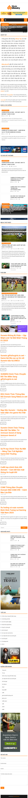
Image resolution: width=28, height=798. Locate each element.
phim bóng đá (5, 630)
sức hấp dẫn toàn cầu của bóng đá (9, 293)
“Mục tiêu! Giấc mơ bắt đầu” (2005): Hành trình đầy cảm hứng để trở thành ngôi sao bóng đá (14, 297)
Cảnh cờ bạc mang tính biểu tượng (9, 616)
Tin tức (3, 673)
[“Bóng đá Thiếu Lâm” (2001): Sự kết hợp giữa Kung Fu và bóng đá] (14, 234)
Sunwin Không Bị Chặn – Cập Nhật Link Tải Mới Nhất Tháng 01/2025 (14, 338)
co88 (3, 692)
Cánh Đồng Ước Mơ (6, 618)
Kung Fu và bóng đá (6, 243)
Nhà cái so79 (5, 64)
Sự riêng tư (4, 684)
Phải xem (3, 272)
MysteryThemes (16, 796)
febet (3, 687)
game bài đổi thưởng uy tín (7, 695)
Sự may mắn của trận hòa (7, 632)
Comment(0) (14, 166)
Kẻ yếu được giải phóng (6, 624)
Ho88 (3, 709)
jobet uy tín (4, 698)
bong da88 (4, 689)
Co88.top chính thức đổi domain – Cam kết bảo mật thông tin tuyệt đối (12, 469)
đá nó (3, 644)
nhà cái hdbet (10, 94)
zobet (3, 706)
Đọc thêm (3, 351)
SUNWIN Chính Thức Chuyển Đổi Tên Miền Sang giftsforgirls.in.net (13, 376)
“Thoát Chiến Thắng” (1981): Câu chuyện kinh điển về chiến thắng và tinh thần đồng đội (18, 265)
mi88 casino (4, 701)
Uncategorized (5, 25)
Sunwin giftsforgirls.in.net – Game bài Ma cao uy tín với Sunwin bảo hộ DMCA (18, 179)
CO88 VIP (2, 91)
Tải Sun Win (3, 99)
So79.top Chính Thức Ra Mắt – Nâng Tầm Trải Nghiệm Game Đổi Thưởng (13, 451)
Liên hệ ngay (4, 681)
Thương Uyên (14, 248)
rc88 (3, 703)
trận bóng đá (4, 638)
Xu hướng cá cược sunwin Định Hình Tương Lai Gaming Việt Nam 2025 (13, 510)
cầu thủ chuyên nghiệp (6, 621)
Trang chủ (4, 670)
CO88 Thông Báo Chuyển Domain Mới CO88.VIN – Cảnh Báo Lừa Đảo (14, 490)
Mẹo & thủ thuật (6, 222)
